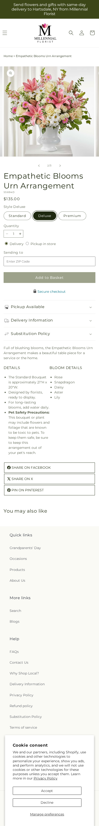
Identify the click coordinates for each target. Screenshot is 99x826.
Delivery (17, 244)
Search (15, 611)
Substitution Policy (26, 717)
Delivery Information (27, 684)
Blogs (14, 621)
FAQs (14, 652)
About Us (17, 580)
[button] (71, 33)
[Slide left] (39, 165)
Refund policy (21, 706)
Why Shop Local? (24, 673)
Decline (47, 802)
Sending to (20, 252)
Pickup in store (43, 244)
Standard (17, 216)
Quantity (11, 226)
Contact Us (19, 662)
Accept (47, 791)
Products (17, 570)
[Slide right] (60, 165)
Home (8, 56)
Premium (72, 216)
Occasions (18, 559)
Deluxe (44, 216)
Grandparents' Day (25, 548)
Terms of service (23, 727)
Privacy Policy (45, 778)
